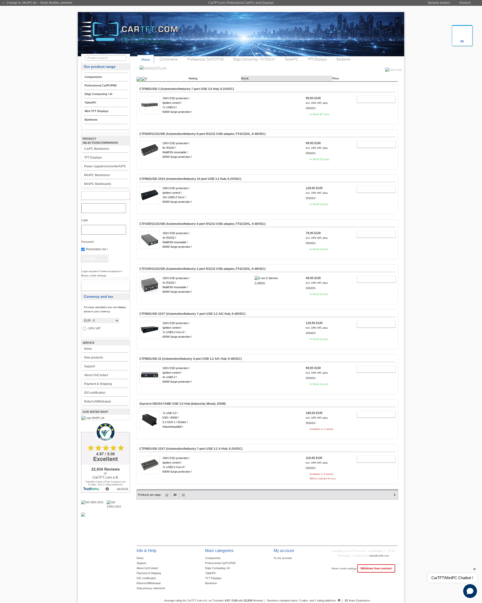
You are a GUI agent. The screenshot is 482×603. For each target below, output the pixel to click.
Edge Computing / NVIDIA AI (254, 60)
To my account (283, 558)
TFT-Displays (317, 60)
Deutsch (465, 3)
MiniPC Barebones (97, 175)
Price (335, 78)
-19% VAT (94, 328)
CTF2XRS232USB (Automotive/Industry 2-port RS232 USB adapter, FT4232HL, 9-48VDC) (202, 269)
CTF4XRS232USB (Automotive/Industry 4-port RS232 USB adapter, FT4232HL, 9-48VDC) (202, 224)
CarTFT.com (158, 67)
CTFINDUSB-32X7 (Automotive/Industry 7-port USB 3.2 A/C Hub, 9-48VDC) (192, 314)
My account (100, 195)
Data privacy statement (151, 588)
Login (84, 220)
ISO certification (94, 392)
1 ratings (260, 282)
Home (145, 60)
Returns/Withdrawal (97, 401)
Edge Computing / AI (217, 568)
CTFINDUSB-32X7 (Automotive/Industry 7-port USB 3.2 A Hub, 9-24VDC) (191, 448)
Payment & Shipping (98, 384)
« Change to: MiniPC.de (37, 3)
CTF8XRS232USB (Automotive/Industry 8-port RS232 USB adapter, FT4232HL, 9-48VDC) (202, 134)
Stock (245, 78)
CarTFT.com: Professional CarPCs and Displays (241, 3)
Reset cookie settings (344, 568)
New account (100, 287)
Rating (193, 78)
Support (89, 366)
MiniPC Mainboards (97, 184)
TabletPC (291, 60)
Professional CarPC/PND (205, 60)
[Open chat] (470, 591)
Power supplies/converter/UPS (105, 166)
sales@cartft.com (379, 555)
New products (93, 357)
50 (183, 494)
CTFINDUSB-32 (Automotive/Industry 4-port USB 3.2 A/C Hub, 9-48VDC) (190, 359)
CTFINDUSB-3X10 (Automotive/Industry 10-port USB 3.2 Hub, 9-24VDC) (190, 179)
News (88, 348)
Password (87, 241)
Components (168, 60)
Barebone (343, 60)
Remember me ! (97, 249)
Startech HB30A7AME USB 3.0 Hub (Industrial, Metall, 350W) (182, 404)
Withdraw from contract (376, 568)
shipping (311, 107)
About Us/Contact (96, 375)
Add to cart (373, 99)
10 (166, 494)
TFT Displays (93, 157)
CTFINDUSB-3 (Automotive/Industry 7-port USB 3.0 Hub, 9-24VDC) (186, 89)
